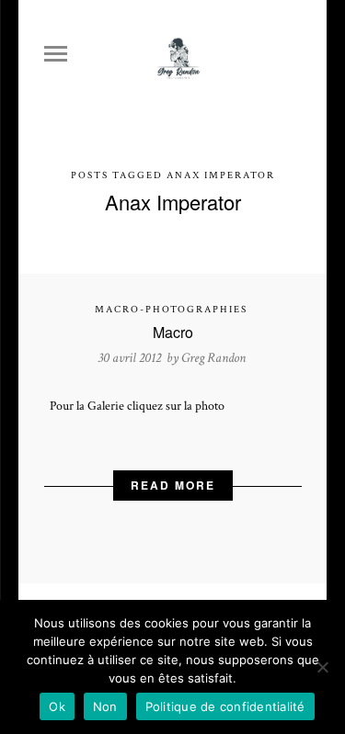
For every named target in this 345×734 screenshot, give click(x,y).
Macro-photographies (171, 309)
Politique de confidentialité (225, 706)
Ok (57, 706)
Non (105, 706)
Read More (173, 485)
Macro (173, 332)
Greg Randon (213, 358)
